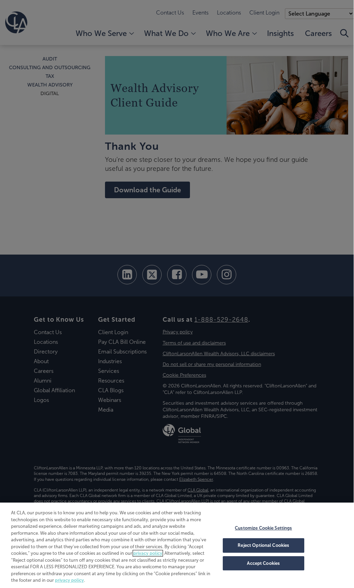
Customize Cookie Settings (263, 528)
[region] (177, 545)
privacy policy (147, 553)
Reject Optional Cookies (263, 545)
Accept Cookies (263, 563)
